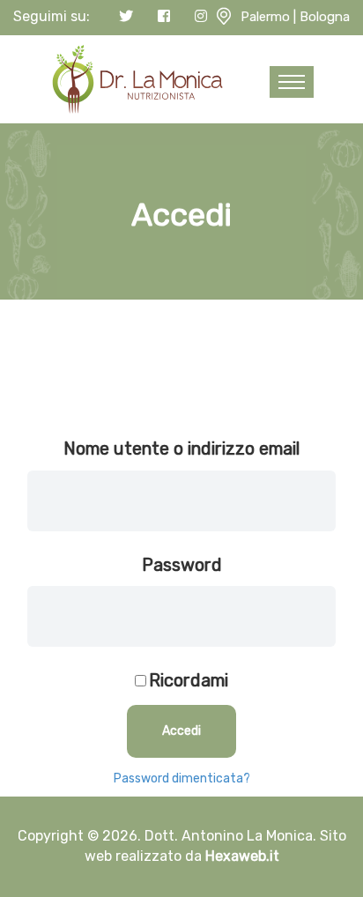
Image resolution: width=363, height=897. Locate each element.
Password (182, 564)
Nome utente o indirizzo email (181, 448)
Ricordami (188, 680)
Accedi (181, 730)
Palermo (265, 17)
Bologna (325, 17)
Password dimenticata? (182, 778)
